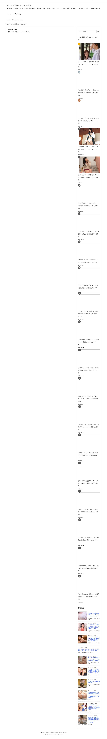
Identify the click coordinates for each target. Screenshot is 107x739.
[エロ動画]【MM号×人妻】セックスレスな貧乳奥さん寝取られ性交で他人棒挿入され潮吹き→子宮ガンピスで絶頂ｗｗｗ (94, 638)
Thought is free (60, 734)
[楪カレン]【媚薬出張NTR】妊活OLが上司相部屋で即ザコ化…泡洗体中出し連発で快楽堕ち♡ (93, 659)
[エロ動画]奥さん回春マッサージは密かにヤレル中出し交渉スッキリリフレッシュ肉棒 (93, 615)
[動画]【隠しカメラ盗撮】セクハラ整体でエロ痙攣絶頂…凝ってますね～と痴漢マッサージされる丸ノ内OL (88, 650)
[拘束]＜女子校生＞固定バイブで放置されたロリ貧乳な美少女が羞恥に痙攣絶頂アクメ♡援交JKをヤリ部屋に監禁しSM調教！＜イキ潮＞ (93, 720)
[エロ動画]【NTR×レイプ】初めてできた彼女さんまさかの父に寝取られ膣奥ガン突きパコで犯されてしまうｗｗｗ (93, 626)
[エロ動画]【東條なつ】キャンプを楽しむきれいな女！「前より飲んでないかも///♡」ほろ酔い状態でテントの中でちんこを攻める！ (94, 707)
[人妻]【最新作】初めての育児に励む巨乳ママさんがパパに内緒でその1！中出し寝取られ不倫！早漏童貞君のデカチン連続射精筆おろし (93, 695)
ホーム (9, 19)
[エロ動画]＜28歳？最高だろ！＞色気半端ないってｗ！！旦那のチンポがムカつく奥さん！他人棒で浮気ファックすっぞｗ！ (93, 671)
